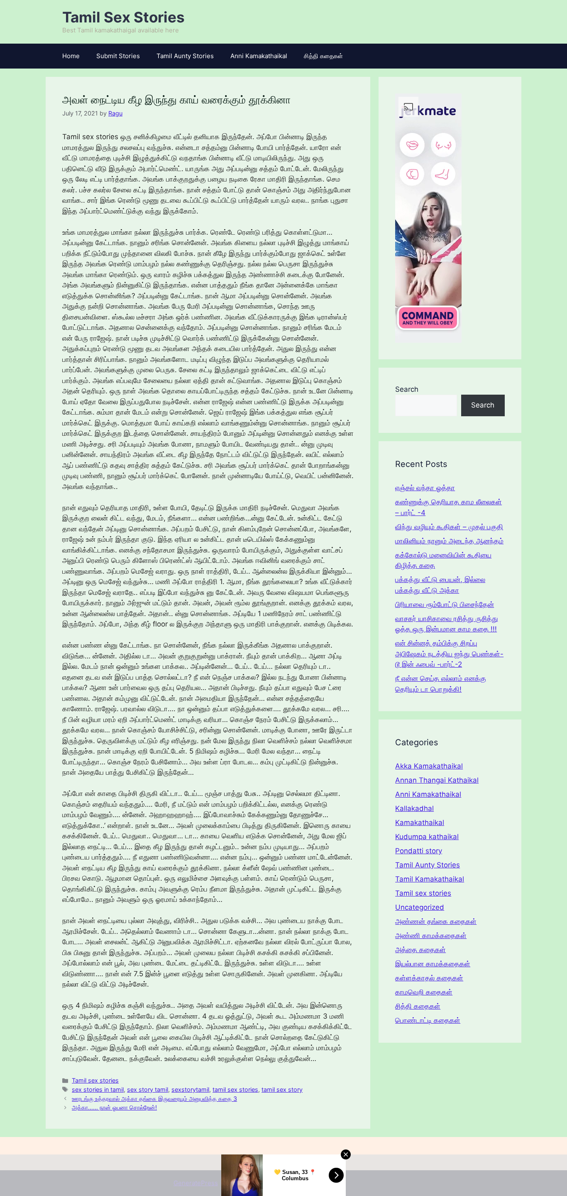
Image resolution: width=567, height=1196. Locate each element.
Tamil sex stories (95, 1080)
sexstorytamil (190, 1089)
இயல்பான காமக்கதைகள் (432, 964)
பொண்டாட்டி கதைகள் (427, 1020)
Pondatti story (418, 851)
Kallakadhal (414, 808)
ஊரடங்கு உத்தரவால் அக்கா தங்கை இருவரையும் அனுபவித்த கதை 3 (154, 1098)
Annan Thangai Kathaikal (437, 780)
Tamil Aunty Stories (185, 56)
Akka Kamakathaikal (429, 766)
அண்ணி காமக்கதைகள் (431, 935)
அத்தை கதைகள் (420, 950)
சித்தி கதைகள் (323, 56)
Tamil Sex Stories (123, 17)
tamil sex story (282, 1089)
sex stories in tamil (98, 1089)
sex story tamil (147, 1089)
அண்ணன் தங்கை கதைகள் (436, 921)
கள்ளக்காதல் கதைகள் (429, 978)
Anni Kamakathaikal (258, 56)
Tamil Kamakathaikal (429, 879)
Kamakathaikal (419, 822)
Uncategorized (419, 907)
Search (406, 389)
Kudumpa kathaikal (427, 837)
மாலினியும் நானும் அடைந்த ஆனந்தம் (449, 541)
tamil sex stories (235, 1089)
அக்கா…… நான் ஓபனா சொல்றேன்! (114, 1107)
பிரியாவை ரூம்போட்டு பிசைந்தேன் (444, 604)
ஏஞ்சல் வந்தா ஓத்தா (425, 488)
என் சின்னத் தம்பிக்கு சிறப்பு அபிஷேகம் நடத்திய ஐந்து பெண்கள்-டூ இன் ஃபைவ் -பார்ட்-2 (449, 653)
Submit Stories (118, 56)
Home (71, 56)
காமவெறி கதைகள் (423, 992)
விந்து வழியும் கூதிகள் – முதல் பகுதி (449, 527)
